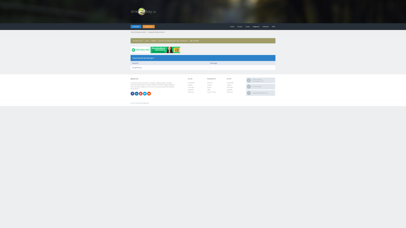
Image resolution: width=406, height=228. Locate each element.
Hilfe (273, 27)
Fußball (153, 41)
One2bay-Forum (138, 41)
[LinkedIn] (137, 94)
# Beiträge (213, 63)
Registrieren (148, 27)
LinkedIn (229, 90)
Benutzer (135, 63)
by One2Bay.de (144, 103)
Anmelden (136, 27)
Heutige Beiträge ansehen (156, 32)
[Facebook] (132, 94)
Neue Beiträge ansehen (138, 32)
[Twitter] (145, 94)
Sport (147, 41)
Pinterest (230, 92)
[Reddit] (149, 94)
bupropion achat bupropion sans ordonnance (173, 41)
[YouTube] (141, 94)
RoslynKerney (137, 68)
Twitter (229, 85)
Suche (248, 27)
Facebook (230, 83)
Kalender (266, 27)
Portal (232, 27)
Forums (239, 27)
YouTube (230, 87)
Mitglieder (256, 27)
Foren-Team (211, 92)
